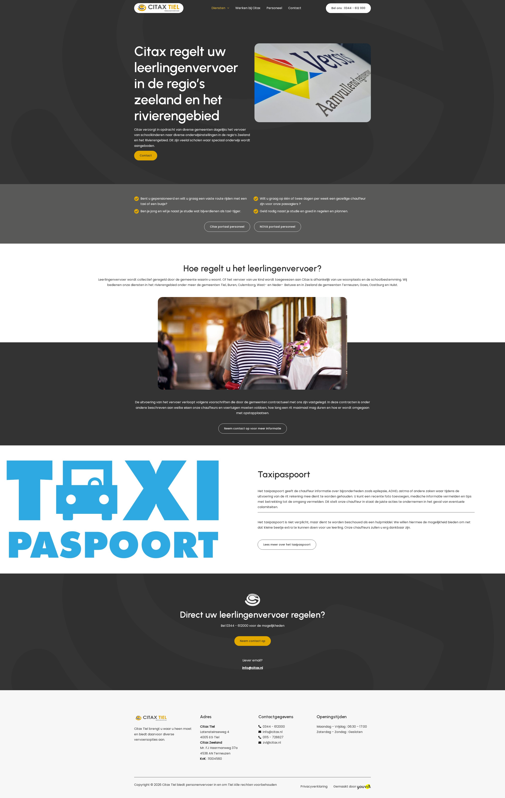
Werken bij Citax (247, 8)
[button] (227, 8)
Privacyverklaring (313, 786)
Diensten (218, 8)
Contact (294, 8)
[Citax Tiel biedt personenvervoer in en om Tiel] (158, 8)
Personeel (274, 8)
